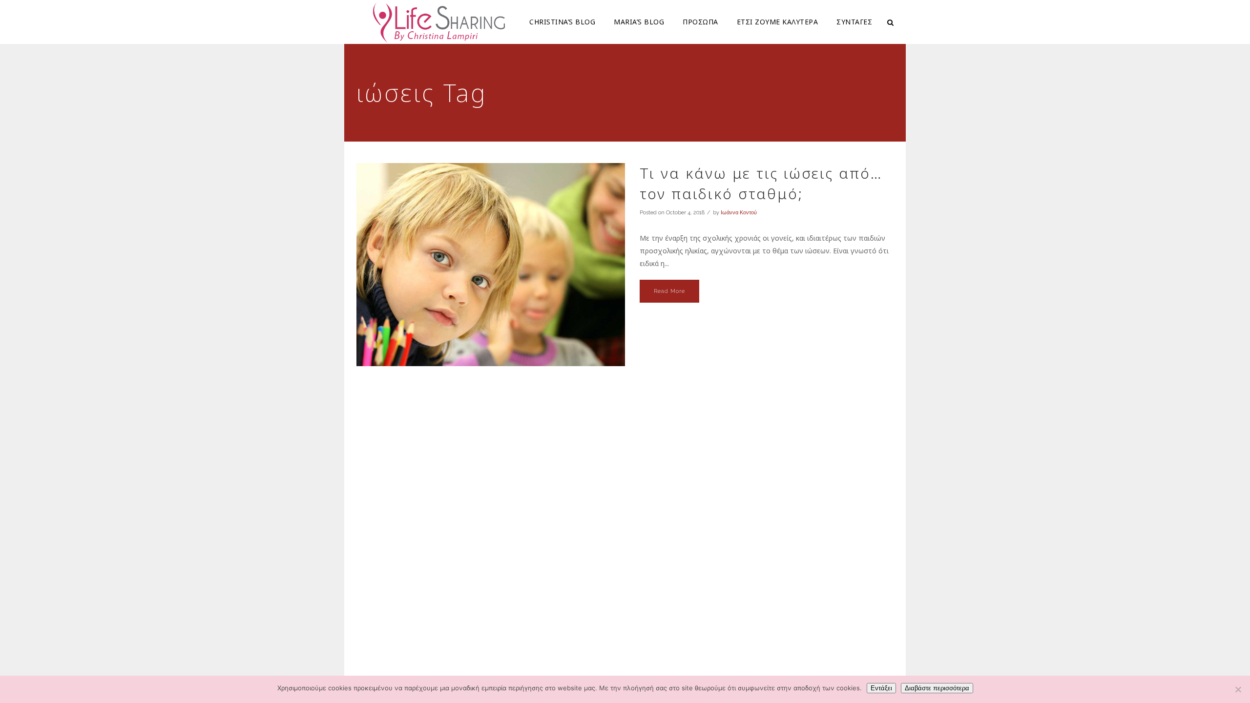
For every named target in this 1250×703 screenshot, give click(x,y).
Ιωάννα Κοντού (739, 212)
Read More (669, 291)
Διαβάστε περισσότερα (937, 688)
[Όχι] (1238, 689)
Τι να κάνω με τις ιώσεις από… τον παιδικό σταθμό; (761, 183)
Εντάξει (881, 688)
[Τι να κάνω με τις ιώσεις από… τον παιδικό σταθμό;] (490, 264)
